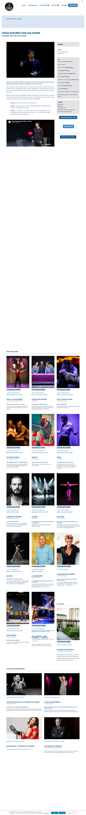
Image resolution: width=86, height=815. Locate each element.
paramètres (45, 813)
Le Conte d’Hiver (12, 457)
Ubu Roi (35, 457)
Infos (63, 5)
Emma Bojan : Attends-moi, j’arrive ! (20, 746)
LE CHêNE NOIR (43, 5)
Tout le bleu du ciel (65, 400)
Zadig (59, 457)
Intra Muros (11, 635)
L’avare (34, 517)
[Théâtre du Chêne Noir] (9, 12)
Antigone (61, 517)
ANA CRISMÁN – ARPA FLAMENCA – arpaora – (43, 638)
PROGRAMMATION (33, 5)
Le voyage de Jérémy (52, 702)
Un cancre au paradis (53, 746)
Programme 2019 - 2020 (68, 117)
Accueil (24, 5)
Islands (9, 576)
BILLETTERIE (73, 5)
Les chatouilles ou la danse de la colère (22, 702)
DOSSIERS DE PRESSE (68, 137)
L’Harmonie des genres (66, 574)
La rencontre (37, 576)
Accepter (54, 812)
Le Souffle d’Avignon (65, 650)
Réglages (70, 812)
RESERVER (68, 126)
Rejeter (62, 812)
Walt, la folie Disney (14, 400)
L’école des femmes (39, 400)
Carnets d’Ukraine (13, 517)
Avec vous (54, 5)
